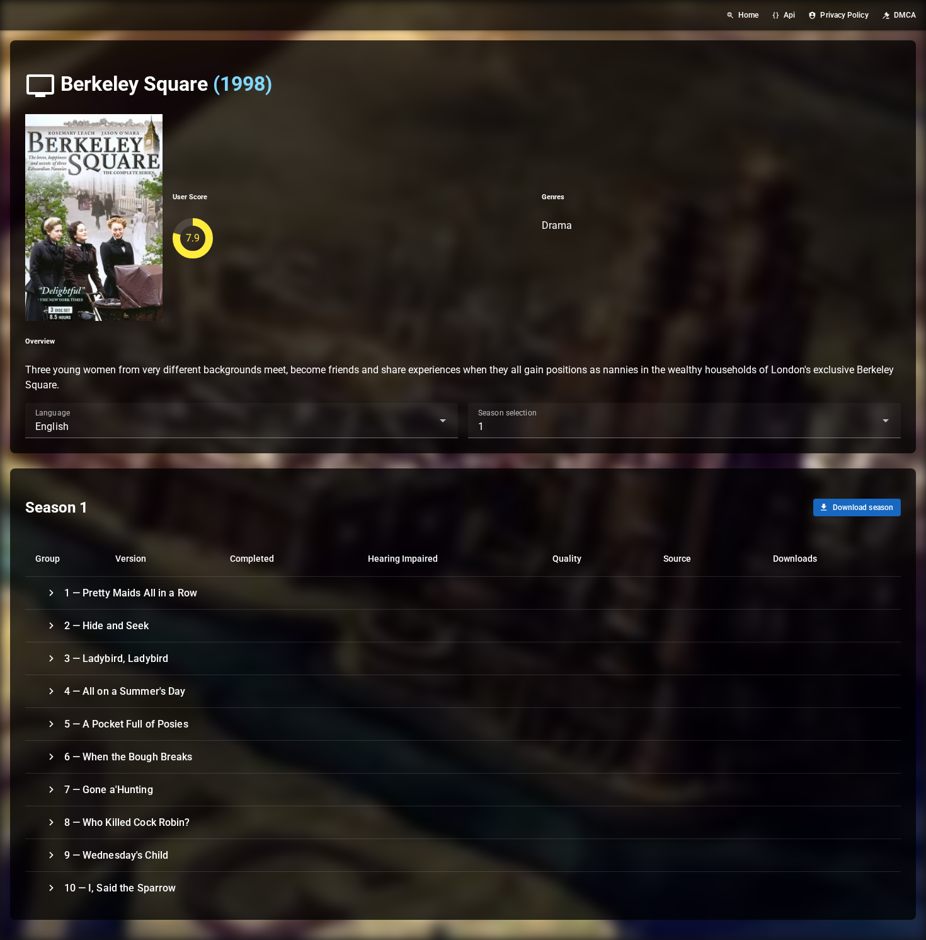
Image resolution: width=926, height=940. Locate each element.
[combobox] (241, 420)
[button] (422, 420)
